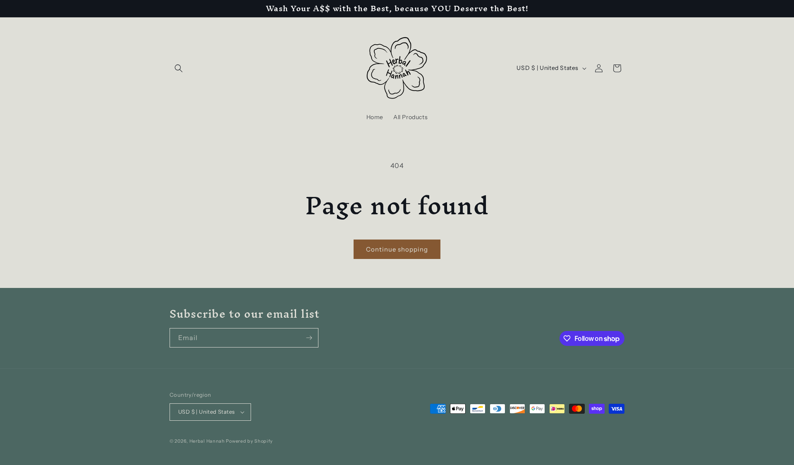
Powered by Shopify (249, 441)
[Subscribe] (309, 338)
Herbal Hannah (207, 441)
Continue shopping (397, 249)
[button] (179, 68)
